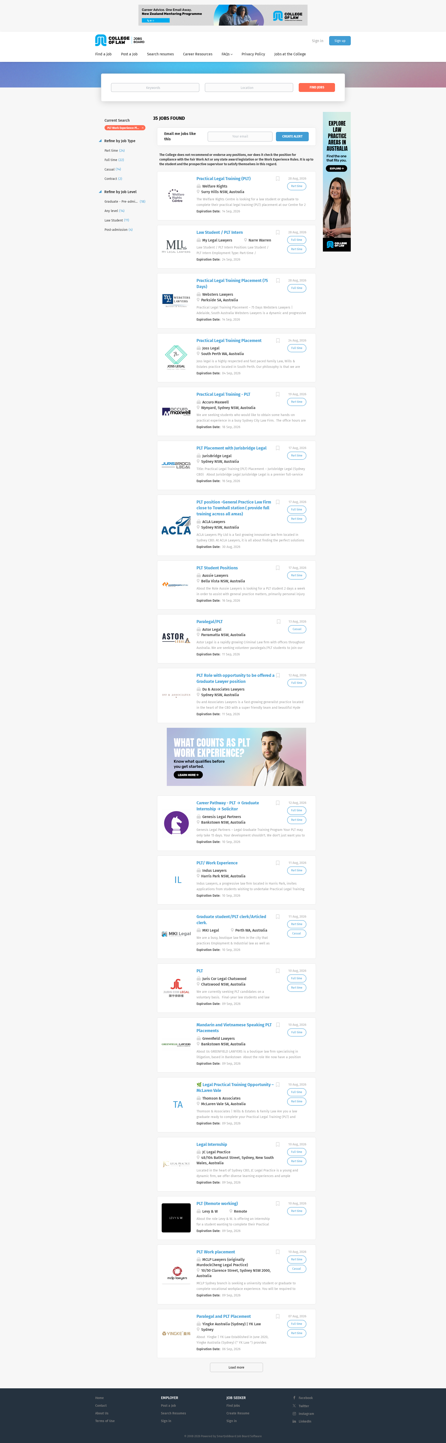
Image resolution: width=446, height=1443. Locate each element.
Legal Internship (212, 1144)
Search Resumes (173, 1413)
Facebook (306, 1398)
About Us (101, 1413)
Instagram (306, 1414)
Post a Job (168, 1406)
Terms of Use (105, 1421)
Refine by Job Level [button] (120, 192)
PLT (200, 970)
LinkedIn (305, 1421)
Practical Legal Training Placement (229, 340)
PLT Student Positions (217, 567)
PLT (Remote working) (217, 1203)
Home (99, 1398)
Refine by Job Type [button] (119, 141)
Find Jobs (317, 87)
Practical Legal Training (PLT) (224, 178)
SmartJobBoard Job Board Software (239, 1436)
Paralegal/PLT (210, 621)
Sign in (317, 41)
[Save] (277, 179)
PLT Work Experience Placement (126, 128)
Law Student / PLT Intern (220, 232)
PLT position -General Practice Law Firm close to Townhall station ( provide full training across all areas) (234, 508)
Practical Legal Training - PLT (223, 394)
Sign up (339, 41)
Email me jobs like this (180, 136)
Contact (101, 1406)
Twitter (304, 1406)
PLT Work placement (216, 1252)
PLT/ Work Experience (217, 863)
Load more (236, 1367)
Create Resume (237, 1413)
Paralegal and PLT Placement (224, 1316)
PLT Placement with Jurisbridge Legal (231, 448)
